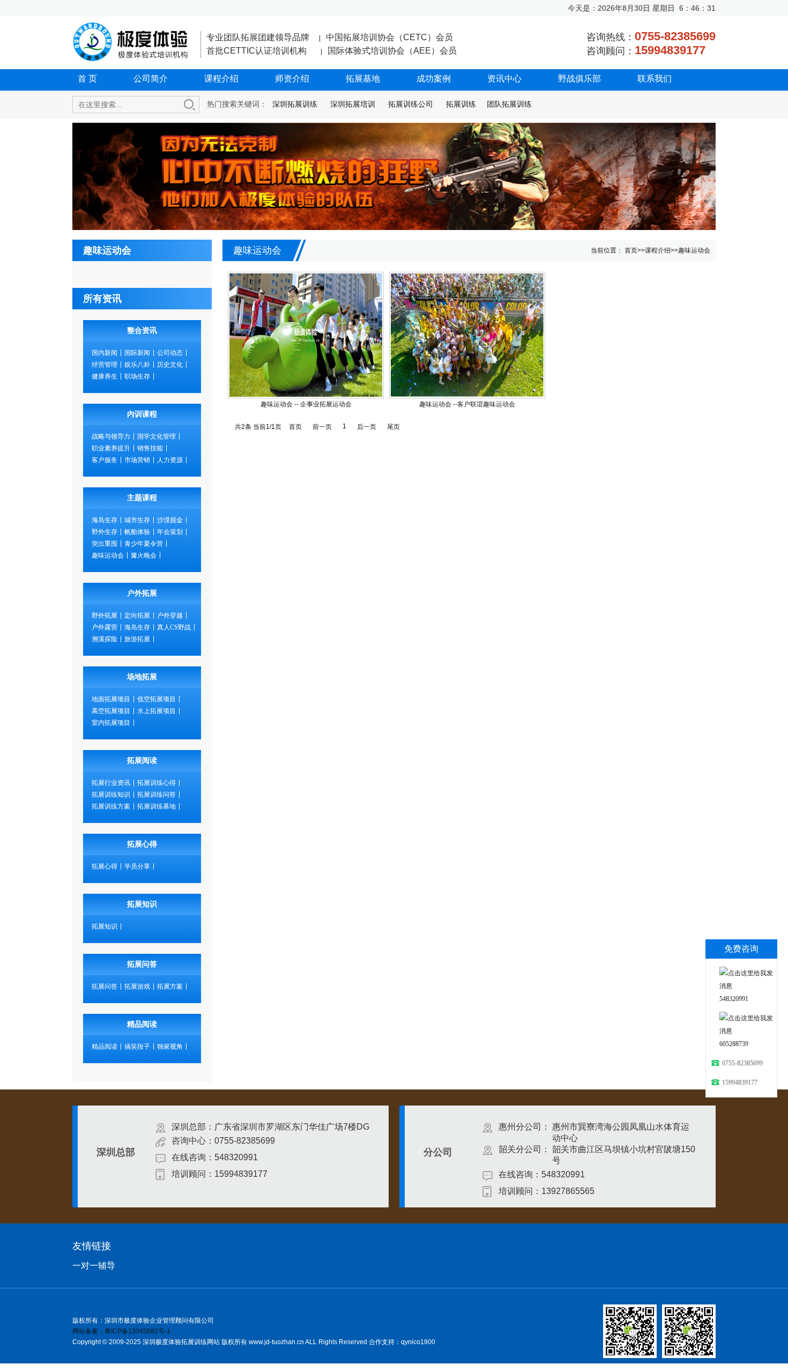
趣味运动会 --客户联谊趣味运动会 (467, 404)
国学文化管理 (156, 436)
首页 (631, 250)
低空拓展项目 (156, 699)
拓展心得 (142, 844)
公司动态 (170, 353)
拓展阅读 (142, 761)
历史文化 (170, 364)
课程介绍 (221, 78)
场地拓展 (142, 677)
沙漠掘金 (170, 520)
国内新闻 (104, 353)
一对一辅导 (93, 1265)
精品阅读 (142, 1024)
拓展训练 (461, 104)
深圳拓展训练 (294, 104)
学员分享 (137, 866)
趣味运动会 (108, 555)
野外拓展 (104, 615)
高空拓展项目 (111, 711)
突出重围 (104, 543)
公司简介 (150, 78)
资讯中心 (504, 78)
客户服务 (104, 460)
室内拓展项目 (111, 723)
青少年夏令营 (143, 543)
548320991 (733, 999)
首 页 (87, 78)
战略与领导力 (111, 436)
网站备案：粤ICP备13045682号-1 (121, 1331)
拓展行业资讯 (111, 783)
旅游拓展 (137, 639)
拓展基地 (363, 78)
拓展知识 (142, 904)
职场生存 (137, 376)
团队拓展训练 (509, 104)
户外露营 (104, 627)
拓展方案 (170, 986)
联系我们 (654, 78)
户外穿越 (170, 615)
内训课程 (142, 414)
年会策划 (170, 532)
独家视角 (170, 1046)
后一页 (366, 427)
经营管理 (104, 364)
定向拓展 (137, 615)
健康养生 (104, 376)
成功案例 (434, 78)
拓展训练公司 (410, 104)
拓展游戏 (137, 986)
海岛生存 (104, 520)
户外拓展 (142, 593)
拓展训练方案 (111, 806)
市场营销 (137, 460)
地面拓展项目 (111, 699)
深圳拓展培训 (352, 104)
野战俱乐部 (579, 78)
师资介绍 (292, 78)
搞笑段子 (137, 1046)
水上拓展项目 (156, 711)
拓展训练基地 (156, 806)
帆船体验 (137, 532)
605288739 (733, 1044)
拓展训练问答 (156, 794)
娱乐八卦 (137, 364)
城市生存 (137, 520)
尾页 (393, 427)
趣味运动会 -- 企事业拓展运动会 (306, 404)
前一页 (322, 427)
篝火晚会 (144, 555)
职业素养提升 (111, 448)
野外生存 (104, 532)
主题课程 (142, 498)
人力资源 (170, 460)
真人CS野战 (174, 627)
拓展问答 (142, 964)
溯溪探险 (104, 639)
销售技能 (150, 448)
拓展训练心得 (156, 783)
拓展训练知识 (111, 794)
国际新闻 (137, 353)
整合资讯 (142, 331)
